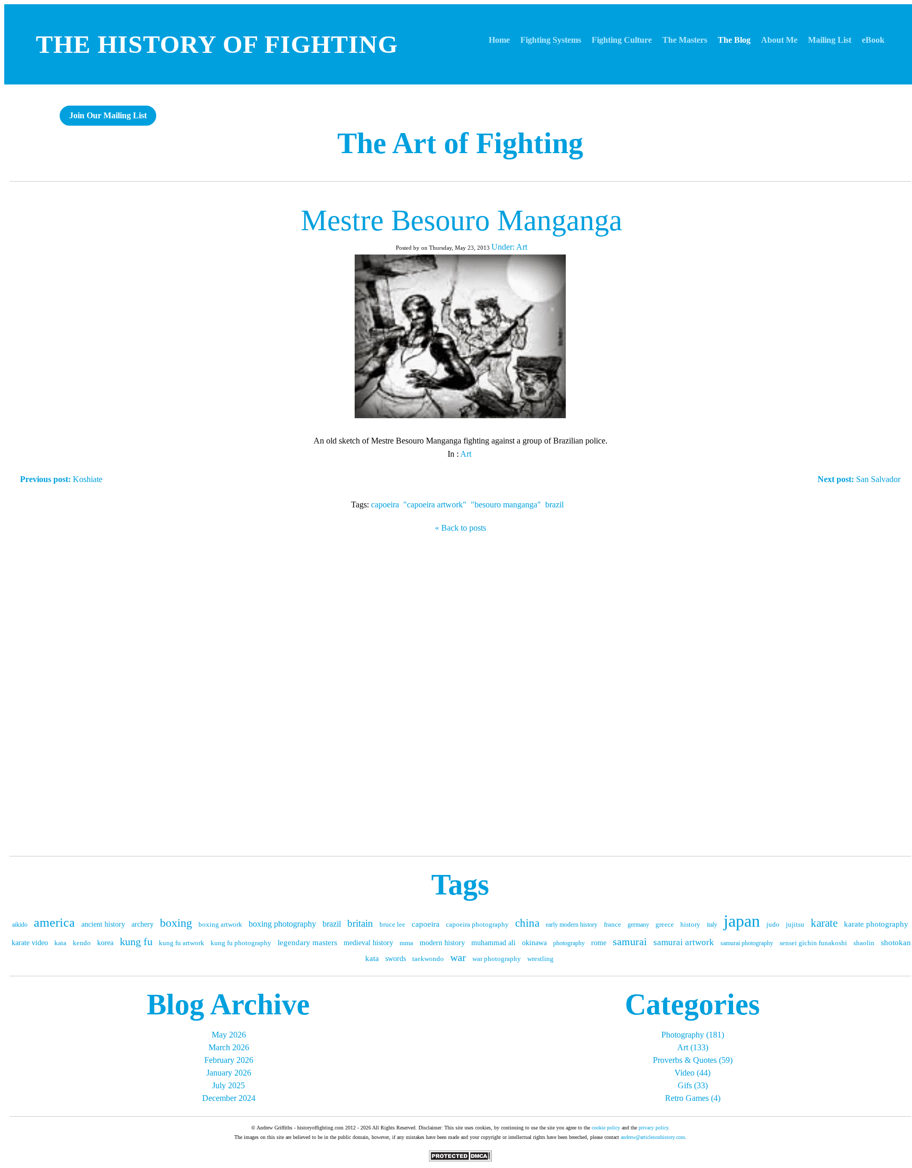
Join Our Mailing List (108, 115)
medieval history (368, 943)
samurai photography (746, 943)
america (54, 922)
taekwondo (428, 959)
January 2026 (228, 1072)
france (612, 924)
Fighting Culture (622, 39)
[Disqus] (460, 692)
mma (406, 943)
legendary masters (307, 942)
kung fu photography (241, 943)
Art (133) (692, 1047)
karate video (30, 943)
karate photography (876, 924)
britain (360, 923)
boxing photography (282, 923)
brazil (554, 504)
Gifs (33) (693, 1085)
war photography (496, 959)
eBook (873, 39)
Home (499, 39)
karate (824, 923)
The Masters (684, 39)
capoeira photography (477, 924)
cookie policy (606, 1128)
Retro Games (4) (692, 1098)
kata (60, 943)
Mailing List (829, 39)
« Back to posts (460, 527)
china (527, 923)
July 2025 (228, 1085)
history (690, 924)
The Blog (734, 39)
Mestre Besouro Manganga (461, 220)
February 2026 (228, 1060)
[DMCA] (460, 1158)
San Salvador (859, 479)
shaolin (864, 943)
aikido (19, 924)
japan (742, 920)
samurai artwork (683, 942)
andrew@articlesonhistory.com (653, 1137)
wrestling (540, 959)
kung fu (136, 941)
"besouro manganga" (506, 504)
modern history (442, 943)
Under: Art (509, 246)
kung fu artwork (181, 943)
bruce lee (392, 924)
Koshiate (61, 479)
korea (105, 943)
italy (712, 924)
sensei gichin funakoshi (813, 943)
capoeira (385, 504)
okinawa (534, 943)
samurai (630, 941)
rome (598, 943)
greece (665, 924)
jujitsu (795, 924)
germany (638, 924)
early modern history (571, 924)
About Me (779, 39)
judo (773, 924)
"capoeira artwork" (435, 504)
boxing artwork (220, 924)
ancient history (103, 924)
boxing (176, 922)
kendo (82, 943)
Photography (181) (692, 1034)
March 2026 (228, 1047)
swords (395, 959)
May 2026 (229, 1034)
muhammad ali (493, 943)
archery (142, 924)
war (458, 957)
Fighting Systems (550, 39)
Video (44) (692, 1072)
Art (465, 453)
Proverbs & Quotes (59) (693, 1060)
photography (569, 943)
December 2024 (228, 1098)
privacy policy (653, 1128)
